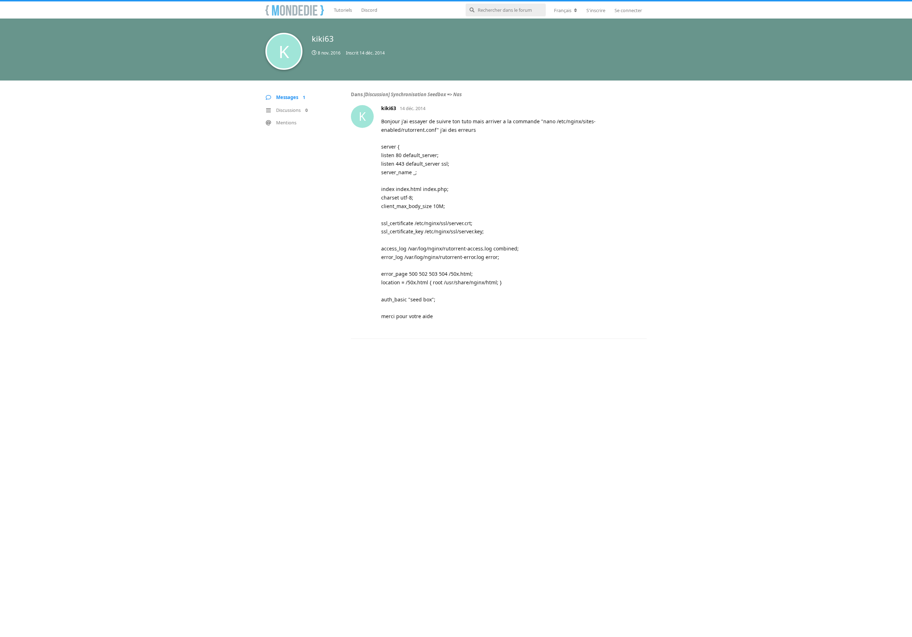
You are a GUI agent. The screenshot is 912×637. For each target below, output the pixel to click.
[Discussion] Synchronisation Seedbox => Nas (413, 94)
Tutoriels (343, 10)
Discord (369, 10)
